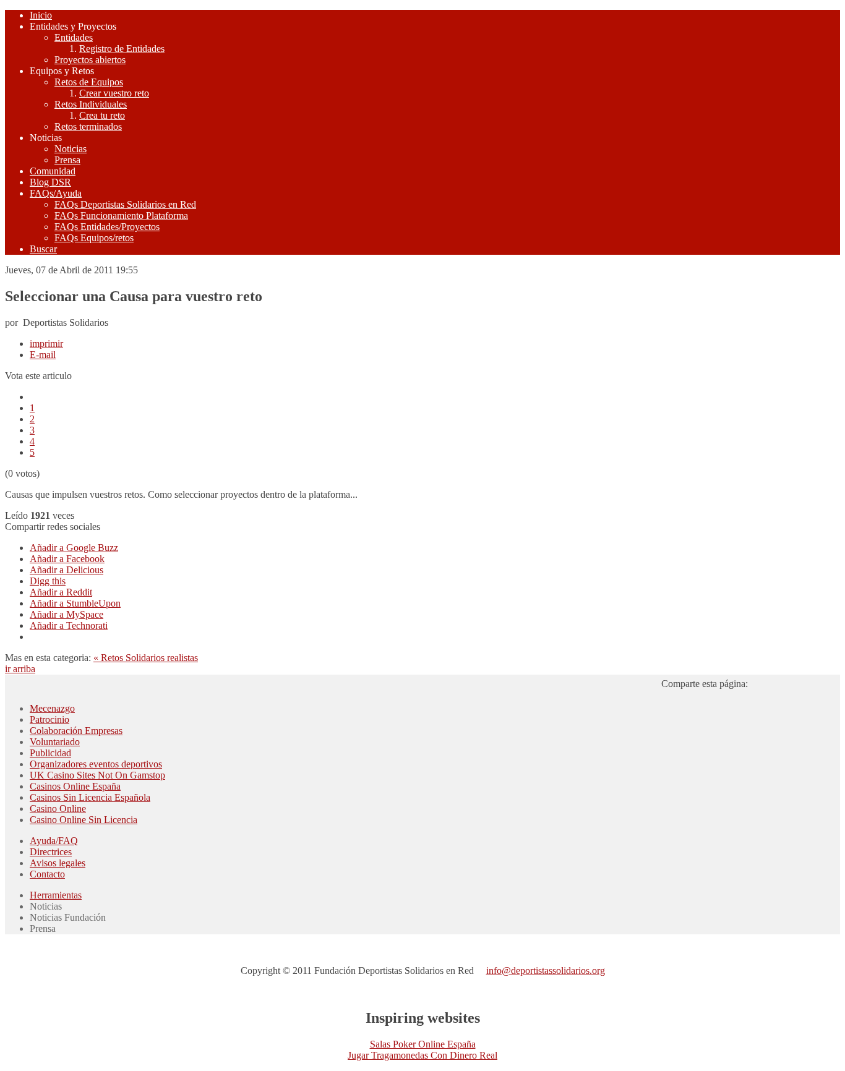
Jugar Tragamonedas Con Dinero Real (422, 1055)
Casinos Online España (75, 786)
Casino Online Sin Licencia (83, 819)
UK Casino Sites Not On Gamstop (97, 775)
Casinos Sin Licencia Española (90, 797)
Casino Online (58, 808)
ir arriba (20, 669)
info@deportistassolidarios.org (545, 970)
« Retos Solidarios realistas (145, 657)
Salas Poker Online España (423, 1044)
